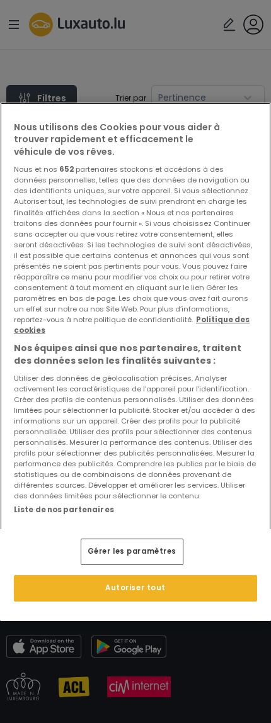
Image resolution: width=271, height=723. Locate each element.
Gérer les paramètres (132, 551)
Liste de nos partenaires (64, 510)
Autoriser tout (135, 588)
